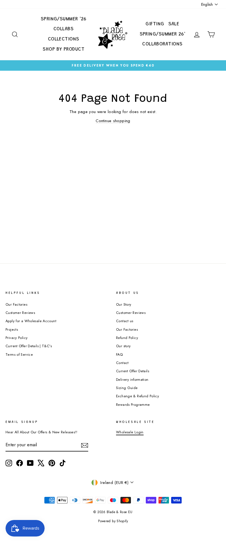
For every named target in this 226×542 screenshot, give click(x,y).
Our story (123, 346)
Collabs (63, 29)
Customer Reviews (20, 312)
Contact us (124, 321)
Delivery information (132, 379)
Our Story (123, 304)
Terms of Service (19, 354)
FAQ (119, 354)
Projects (12, 329)
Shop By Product (63, 49)
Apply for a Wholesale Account (31, 321)
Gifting (155, 24)
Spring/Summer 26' (162, 34)
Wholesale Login (130, 432)
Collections (63, 39)
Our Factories (16, 304)
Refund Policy (127, 337)
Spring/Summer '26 (64, 19)
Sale (173, 24)
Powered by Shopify (113, 521)
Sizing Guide (127, 387)
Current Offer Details (132, 371)
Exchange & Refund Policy (137, 396)
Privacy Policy (17, 337)
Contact (122, 362)
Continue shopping (113, 121)
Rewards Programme (133, 404)
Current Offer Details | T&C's (29, 346)
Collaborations (162, 44)
